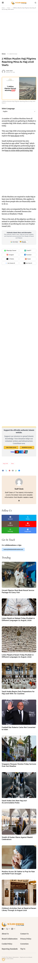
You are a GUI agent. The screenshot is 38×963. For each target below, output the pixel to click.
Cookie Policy (7, 944)
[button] (3, 3)
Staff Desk (9, 70)
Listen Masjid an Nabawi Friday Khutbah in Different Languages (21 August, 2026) (18, 619)
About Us (5, 934)
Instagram (11, 254)
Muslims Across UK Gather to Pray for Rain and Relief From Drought (18, 872)
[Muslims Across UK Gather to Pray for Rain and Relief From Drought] (19, 857)
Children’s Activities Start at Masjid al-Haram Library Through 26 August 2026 (19, 909)
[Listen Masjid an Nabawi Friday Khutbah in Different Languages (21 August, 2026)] (19, 607)
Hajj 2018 (5, 463)
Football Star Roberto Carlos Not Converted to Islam (18, 728)
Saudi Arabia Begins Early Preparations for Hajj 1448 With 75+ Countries (18, 692)
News (8, 8)
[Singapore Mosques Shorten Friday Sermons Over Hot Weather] (19, 748)
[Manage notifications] (3, 959)
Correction (24, 944)
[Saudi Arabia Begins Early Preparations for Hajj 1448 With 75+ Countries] (19, 675)
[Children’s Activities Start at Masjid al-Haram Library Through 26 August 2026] (19, 892)
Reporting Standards (10, 949)
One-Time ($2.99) (11, 447)
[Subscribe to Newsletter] (23, 242)
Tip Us (22, 949)
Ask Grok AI (29, 263)
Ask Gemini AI (11, 263)
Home (3, 8)
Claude (29, 259)
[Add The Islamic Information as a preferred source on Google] (14, 242)
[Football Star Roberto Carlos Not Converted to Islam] (19, 712)
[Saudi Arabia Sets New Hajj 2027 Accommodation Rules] (19, 785)
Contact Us (24, 934)
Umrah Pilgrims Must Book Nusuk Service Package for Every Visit (18, 591)
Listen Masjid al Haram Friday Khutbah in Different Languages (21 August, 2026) (18, 655)
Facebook (28, 254)
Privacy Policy (25, 939)
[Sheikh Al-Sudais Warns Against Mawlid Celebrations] (19, 821)
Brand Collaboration (9, 939)
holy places (15, 136)
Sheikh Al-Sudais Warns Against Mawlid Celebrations (17, 838)
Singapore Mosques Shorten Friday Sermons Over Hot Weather (19, 765)
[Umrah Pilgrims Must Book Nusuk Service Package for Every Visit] (19, 574)
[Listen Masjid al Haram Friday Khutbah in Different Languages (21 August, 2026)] (19, 639)
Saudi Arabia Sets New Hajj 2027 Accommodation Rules (14, 801)
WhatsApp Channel (11, 250)
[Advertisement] (19, 34)
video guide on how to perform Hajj (20, 148)
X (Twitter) (11, 259)
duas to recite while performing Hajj (19, 151)
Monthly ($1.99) (27, 447)
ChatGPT (29, 250)
